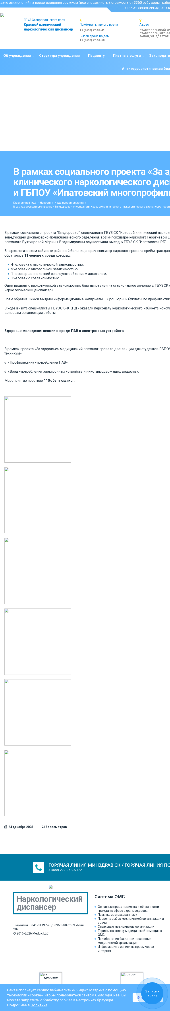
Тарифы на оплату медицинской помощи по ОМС (130, 933)
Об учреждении (17, 55)
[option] (109, 25)
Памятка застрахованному (117, 914)
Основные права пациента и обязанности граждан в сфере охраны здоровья (128, 908)
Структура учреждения (59, 55)
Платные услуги (127, 55)
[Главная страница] (12, 24)
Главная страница (24, 202)
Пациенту (96, 55)
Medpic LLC (40, 933)
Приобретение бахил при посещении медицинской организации (124, 940)
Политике (39, 1005)
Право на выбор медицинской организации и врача (131, 920)
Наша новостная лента (69, 202)
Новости (45, 202)
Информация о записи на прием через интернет (126, 948)
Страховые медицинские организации (126, 926)
